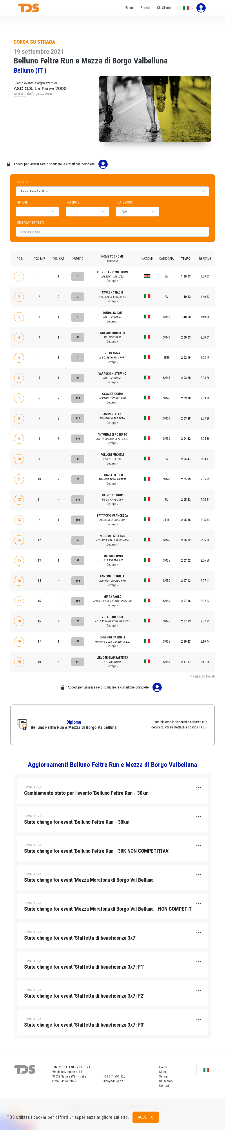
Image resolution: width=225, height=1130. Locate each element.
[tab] (112, 790)
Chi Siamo (164, 8)
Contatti (164, 1085)
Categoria (125, 202)
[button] (112, 790)
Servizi (145, 8)
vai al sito (20, 94)
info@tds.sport (113, 1081)
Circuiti (163, 1072)
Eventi (129, 8)
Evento (22, 182)
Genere (22, 202)
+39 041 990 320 (114, 1076)
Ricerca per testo (68, 222)
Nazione (73, 202)
